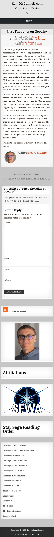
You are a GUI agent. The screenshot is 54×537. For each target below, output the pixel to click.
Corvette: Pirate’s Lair (13, 455)
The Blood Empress (12, 511)
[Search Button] (27, 14)
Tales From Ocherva (12, 490)
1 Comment (41, 39)
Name (7, 258)
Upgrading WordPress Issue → (27, 174)
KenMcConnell (32, 37)
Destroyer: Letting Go (13, 470)
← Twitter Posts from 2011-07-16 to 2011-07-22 (27, 178)
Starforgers (8, 496)
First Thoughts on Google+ (27, 31)
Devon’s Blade (9, 500)
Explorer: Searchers (12, 480)
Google (25, 44)
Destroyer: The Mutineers (15, 465)
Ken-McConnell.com (27, 3)
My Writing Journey (18, 311)
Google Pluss (36, 44)
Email (7, 269)
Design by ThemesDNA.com (27, 534)
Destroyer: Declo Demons (15, 460)
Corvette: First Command (14, 445)
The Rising (8, 505)
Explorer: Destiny (11, 485)
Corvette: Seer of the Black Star (18, 450)
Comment (9, 222)
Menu (29, 21)
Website (8, 280)
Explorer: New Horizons (14, 475)
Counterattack (9, 516)
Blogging (32, 42)
